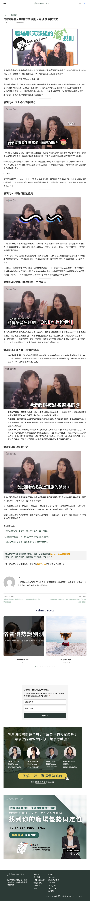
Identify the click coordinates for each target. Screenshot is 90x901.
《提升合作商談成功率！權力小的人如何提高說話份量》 (27, 536)
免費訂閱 (45, 715)
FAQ (35, 888)
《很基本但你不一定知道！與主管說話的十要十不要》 (26, 531)
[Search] (85, 3)
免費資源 (37, 885)
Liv (12, 23)
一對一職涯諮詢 (39, 880)
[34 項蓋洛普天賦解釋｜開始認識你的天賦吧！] (66, 636)
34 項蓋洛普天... (66, 660)
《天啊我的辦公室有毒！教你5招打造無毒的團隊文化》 (26, 542)
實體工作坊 (38, 883)
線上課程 (37, 877)
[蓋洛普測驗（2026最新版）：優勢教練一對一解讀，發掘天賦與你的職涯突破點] (24, 636)
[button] (7, 641)
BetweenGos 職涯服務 (60, 554)
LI (51, 891)
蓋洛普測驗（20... (23, 660)
